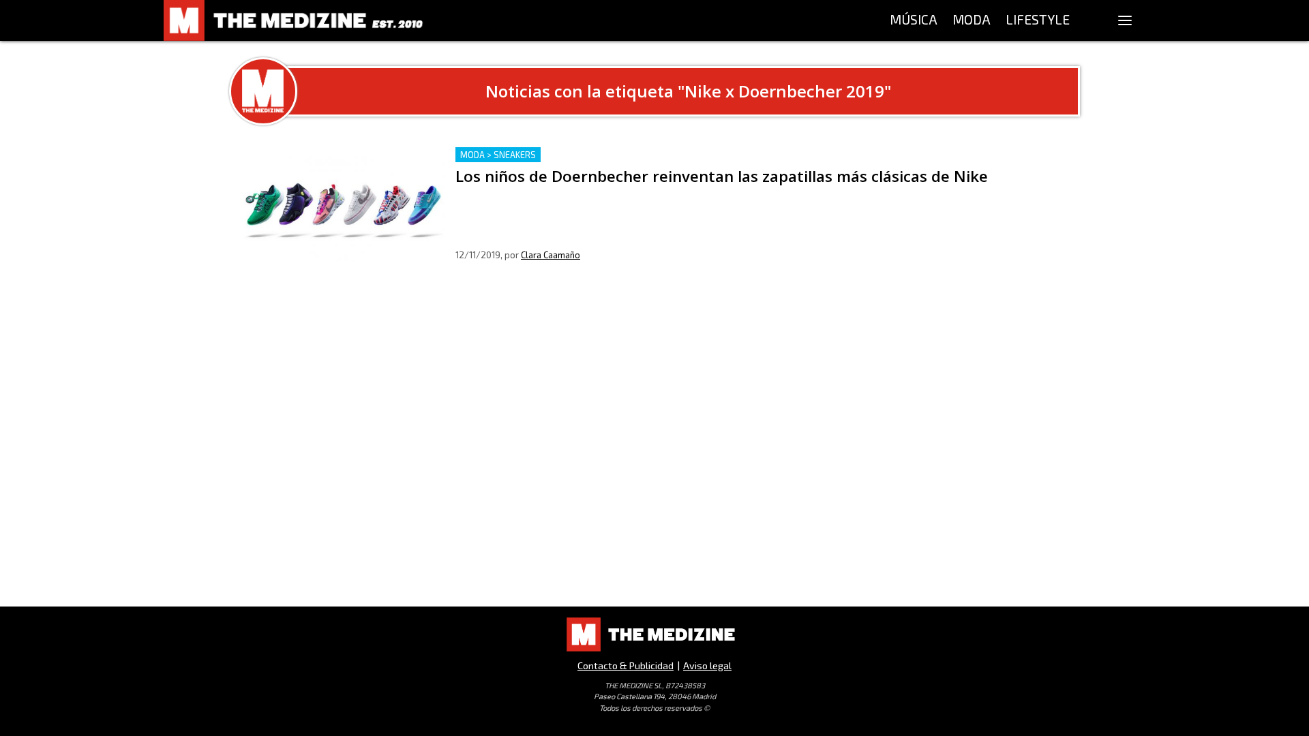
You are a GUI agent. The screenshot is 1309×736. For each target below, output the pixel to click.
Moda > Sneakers (498, 154)
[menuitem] (913, 20)
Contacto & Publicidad (625, 665)
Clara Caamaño (550, 254)
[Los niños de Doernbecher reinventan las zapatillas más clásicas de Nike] (342, 204)
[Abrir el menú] (1124, 20)
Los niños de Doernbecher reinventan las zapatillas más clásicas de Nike (635, 155)
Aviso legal (707, 665)
